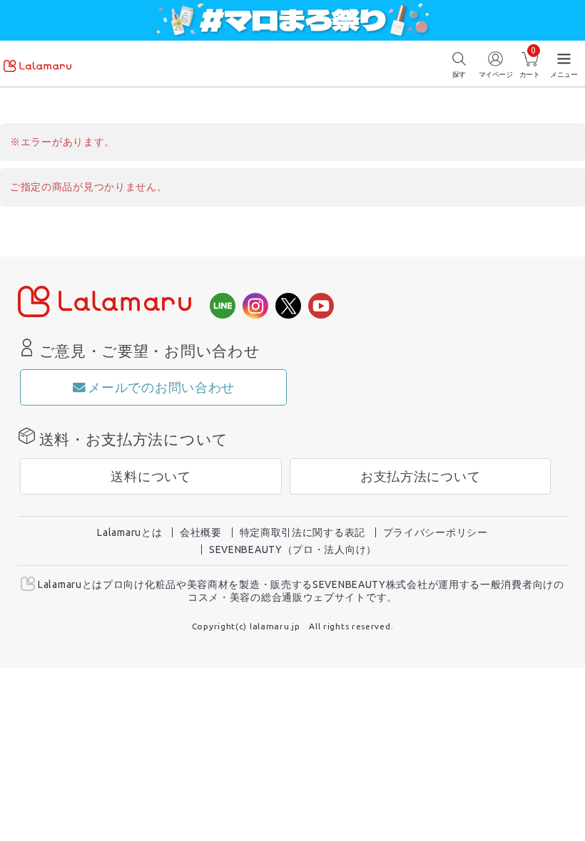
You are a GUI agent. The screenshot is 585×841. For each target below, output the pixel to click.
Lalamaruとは (129, 532)
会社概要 (201, 532)
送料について (150, 476)
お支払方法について (420, 476)
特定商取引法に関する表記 (302, 532)
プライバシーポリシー (435, 532)
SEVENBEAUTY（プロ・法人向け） (293, 549)
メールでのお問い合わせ (161, 387)
